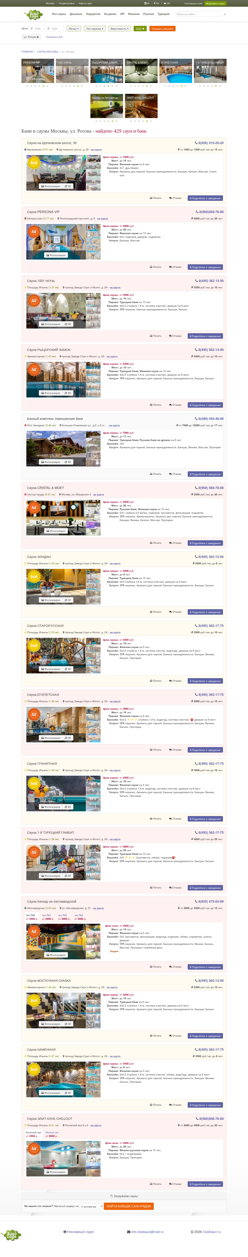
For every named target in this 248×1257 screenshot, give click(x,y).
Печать (156, 198)
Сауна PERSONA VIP (43, 211)
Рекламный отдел (80, 1231)
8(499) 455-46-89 (211, 418)
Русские (148, 13)
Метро (73, 28)
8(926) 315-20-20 (211, 142)
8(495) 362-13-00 (211, 349)
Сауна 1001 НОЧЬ (41, 280)
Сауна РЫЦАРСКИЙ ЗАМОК (48, 349)
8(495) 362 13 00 (211, 280)
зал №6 (80, 916)
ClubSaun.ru (212, 1231)
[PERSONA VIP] (37, 71)
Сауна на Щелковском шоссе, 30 (52, 142)
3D (69, 186)
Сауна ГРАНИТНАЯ (42, 763)
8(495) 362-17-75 (211, 625)
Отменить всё (54, 37)
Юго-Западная (41, 425)
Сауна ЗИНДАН (39, 556)
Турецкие (164, 13)
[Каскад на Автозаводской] (106, 106)
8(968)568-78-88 (211, 211)
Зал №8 (32, 916)
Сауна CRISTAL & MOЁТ (45, 487)
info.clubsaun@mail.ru (147, 1231)
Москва (50, 3)
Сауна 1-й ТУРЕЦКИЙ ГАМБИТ (50, 832)
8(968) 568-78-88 (211, 487)
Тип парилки (94, 28)
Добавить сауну (216, 3)
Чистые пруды (41, 494)
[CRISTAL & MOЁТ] (141, 71)
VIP (122, 13)
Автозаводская (41, 908)
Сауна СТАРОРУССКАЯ (45, 625)
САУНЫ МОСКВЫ (47, 51)
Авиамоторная (41, 356)
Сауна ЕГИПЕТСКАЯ (43, 694)
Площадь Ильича (43, 287)
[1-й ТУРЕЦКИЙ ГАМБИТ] (210, 71)
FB (157, 3)
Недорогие (93, 13)
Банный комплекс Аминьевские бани (55, 418)
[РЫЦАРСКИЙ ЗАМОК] (106, 71)
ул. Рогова (30, 37)
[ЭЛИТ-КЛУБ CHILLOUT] (141, 106)
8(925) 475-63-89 (211, 901)
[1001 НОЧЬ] (72, 71)
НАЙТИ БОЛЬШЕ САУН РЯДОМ (129, 1206)
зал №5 (64, 916)
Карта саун (85, 3)
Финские (134, 13)
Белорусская (40, 218)
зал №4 (48, 916)
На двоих (110, 13)
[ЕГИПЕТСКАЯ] (175, 71)
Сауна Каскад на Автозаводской (51, 901)
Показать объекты (162, 28)
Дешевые (76, 13)
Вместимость (119, 28)
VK (168, 3)
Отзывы (177, 198)
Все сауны (59, 13)
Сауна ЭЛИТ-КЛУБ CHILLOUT (49, 1118)
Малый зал (52, 1134)
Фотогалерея (52, 186)
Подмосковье (66, 3)
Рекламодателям (193, 3)
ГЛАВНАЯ (27, 51)
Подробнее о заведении (206, 198)
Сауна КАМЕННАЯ (41, 1049)
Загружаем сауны (125, 1196)
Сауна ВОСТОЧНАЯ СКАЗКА (49, 980)
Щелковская (40, 149)
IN (148, 3)
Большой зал (33, 1134)
